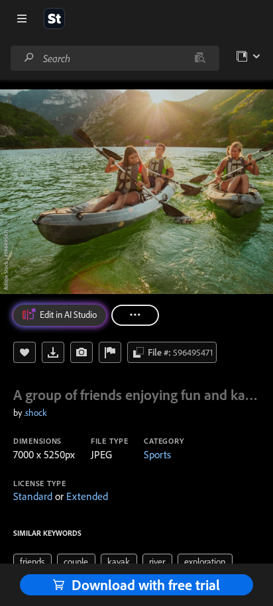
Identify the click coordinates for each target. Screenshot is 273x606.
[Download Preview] (53, 352)
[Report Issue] (110, 352)
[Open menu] (22, 18)
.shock (35, 413)
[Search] (29, 58)
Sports (157, 454)
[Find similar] (199, 58)
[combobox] (114, 58)
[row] (32, 562)
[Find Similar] (81, 352)
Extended (87, 496)
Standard (32, 496)
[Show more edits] (135, 315)
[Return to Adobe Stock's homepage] (54, 18)
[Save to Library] (24, 352)
